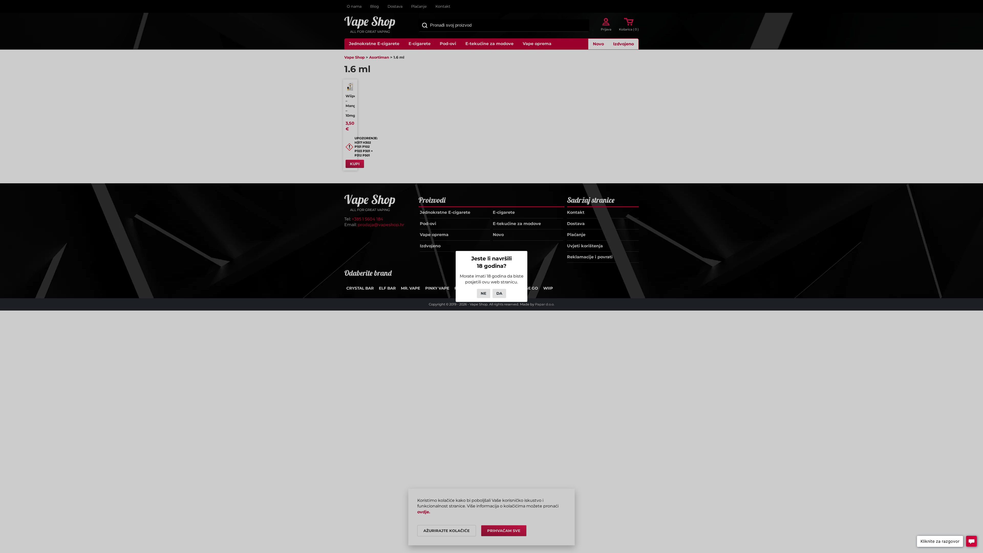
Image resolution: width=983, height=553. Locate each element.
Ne (483, 293)
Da (499, 293)
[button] (940, 541)
